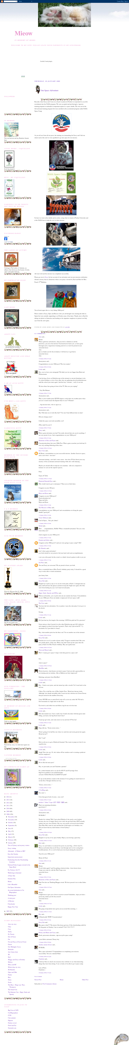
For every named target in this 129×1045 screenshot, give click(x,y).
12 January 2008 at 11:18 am (45, 911)
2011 (8, 805)
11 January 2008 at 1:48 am (45, 515)
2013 (8, 800)
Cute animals (12, 1018)
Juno (40, 843)
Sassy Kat (42, 581)
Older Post (85, 980)
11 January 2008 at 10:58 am (45, 665)
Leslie (40, 369)
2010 (8, 808)
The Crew (41, 603)
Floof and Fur (12, 1025)
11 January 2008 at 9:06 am (45, 635)
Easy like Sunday (13, 854)
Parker (10, 975)
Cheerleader (11, 904)
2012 (8, 803)
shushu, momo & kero (45, 945)
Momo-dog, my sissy (14, 967)
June (9, 828)
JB (9, 954)
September (11, 825)
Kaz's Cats (42, 451)
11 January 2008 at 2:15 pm (45, 722)
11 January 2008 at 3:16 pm (45, 799)
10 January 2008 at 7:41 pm (45, 407)
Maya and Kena (43, 493)
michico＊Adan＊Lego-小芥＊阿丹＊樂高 (51, 802)
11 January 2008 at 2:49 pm (45, 757)
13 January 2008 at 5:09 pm (45, 942)
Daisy (40, 430)
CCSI (9, 1015)
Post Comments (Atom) (49, 984)
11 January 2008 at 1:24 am (45, 505)
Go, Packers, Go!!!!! (14, 870)
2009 (8, 811)
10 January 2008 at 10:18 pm (45, 448)
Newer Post (37, 980)
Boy (40, 914)
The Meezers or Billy (45, 507)
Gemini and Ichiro (44, 540)
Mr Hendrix (11, 970)
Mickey (10, 962)
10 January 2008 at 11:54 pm (45, 478)
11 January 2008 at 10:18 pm (45, 832)
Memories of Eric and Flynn (47, 440)
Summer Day (12, 879)
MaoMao (41, 668)
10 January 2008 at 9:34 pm (45, 438)
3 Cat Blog (42, 790)
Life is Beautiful (12, 884)
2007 (8, 911)
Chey (9, 927)
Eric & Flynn (12, 937)
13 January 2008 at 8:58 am (45, 930)
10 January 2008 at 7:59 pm (45, 428)
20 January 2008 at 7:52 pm (45, 972)
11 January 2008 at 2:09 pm (45, 708)
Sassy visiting (12, 848)
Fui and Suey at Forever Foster (17, 942)
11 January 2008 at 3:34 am (45, 537)
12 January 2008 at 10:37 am (45, 903)
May (9, 831)
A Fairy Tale (11, 876)
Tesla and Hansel (44, 650)
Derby (10, 932)
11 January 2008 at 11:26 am (45, 680)
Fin (9, 939)
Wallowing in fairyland (14, 873)
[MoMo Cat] (5, 240)
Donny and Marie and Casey (47, 932)
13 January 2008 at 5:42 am (45, 920)
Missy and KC (12, 964)
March (10, 837)
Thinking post (12, 895)
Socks (10, 982)
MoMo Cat (6, 236)
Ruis (9, 977)
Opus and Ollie (12, 972)
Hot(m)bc (11, 949)
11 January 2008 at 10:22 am (45, 647)
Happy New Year (13, 907)
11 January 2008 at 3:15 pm (45, 787)
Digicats (10, 1020)
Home (61, 980)
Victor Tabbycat (43, 518)
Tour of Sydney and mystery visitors (18, 845)
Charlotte (41, 959)
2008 (8, 814)
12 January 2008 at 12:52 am (45, 840)
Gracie (10, 944)
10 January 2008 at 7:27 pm (45, 393)
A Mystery (11, 901)
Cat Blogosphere (13, 1013)
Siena (9, 980)
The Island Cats (12, 989)
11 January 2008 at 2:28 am (45, 523)
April (10, 834)
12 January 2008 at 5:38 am (45, 877)
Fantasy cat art (12, 1023)
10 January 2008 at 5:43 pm (45, 358)
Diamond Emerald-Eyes (46, 481)
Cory (9, 929)
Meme (10, 881)
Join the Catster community (11, 758)
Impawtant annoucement (15, 857)
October (10, 822)
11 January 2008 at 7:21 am (45, 615)
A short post (11, 898)
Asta (40, 337)
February (11, 840)
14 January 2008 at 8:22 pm (45, 956)
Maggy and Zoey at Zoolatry (16, 959)
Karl (9, 957)
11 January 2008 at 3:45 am (45, 578)
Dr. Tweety (11, 934)
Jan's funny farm (13, 952)
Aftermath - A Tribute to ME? (16, 851)
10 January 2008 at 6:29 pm (45, 367)
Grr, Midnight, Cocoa (14, 947)
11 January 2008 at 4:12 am (45, 590)
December (11, 817)
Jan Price (41, 562)
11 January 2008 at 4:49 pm (45, 810)
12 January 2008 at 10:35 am (45, 887)
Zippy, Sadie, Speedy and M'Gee (48, 593)
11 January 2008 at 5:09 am (45, 600)
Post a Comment (38, 976)
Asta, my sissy (12, 924)
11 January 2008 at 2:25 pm (45, 747)
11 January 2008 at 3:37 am (45, 560)
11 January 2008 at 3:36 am (45, 545)
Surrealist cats (12, 1028)
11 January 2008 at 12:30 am (45, 491)
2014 (8, 797)
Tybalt (40, 526)
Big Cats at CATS (13, 1010)
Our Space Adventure (49, 90)
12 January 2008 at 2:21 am (45, 861)
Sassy (46, 277)
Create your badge (8, 241)
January (10, 843)
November (11, 820)
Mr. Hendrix (42, 548)
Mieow (24, 33)
